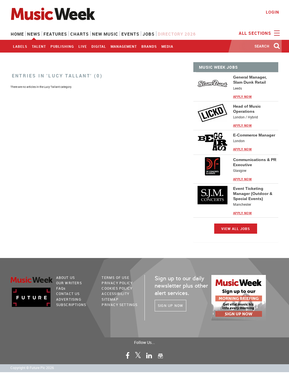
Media (167, 46)
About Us (65, 277)
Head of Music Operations (247, 109)
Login (272, 12)
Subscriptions (71, 304)
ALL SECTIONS (256, 33)
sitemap (110, 299)
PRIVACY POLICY (117, 283)
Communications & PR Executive (254, 162)
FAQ (61, 288)
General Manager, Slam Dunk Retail (250, 79)
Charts (79, 34)
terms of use (115, 277)
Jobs (149, 34)
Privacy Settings (119, 304)
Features (55, 34)
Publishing (62, 46)
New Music (105, 34)
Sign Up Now (170, 305)
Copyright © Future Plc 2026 (32, 368)
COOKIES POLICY (117, 288)
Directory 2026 (177, 34)
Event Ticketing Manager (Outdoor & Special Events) (252, 193)
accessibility (115, 293)
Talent (39, 46)
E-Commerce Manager (254, 135)
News (33, 34)
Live (82, 46)
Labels (20, 46)
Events (130, 34)
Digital (98, 46)
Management (124, 46)
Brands (149, 46)
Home (17, 34)
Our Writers (69, 283)
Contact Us (68, 293)
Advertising (68, 299)
